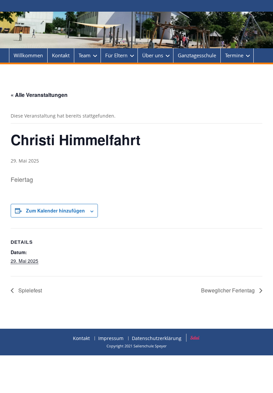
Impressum (111, 338)
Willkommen (28, 55)
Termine (234, 55)
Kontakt (61, 55)
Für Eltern (116, 55)
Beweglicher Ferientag (228, 290)
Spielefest (29, 290)
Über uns (152, 55)
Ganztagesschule (197, 55)
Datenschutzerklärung (156, 338)
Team (85, 55)
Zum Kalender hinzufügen (55, 210)
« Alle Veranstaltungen (39, 95)
